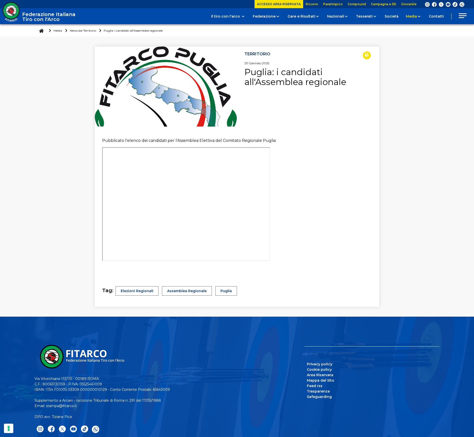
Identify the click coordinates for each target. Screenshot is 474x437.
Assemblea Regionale (187, 291)
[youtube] (448, 4)
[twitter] (441, 4)
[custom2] (455, 4)
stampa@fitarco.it (61, 406)
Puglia (226, 291)
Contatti (436, 16)
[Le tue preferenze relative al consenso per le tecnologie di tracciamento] (8, 428)
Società (391, 16)
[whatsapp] (461, 4)
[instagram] (427, 4)
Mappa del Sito (320, 380)
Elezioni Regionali (137, 291)
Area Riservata (320, 375)
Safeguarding (319, 396)
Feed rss (314, 386)
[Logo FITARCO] (11, 12)
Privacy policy (319, 364)
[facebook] (434, 4)
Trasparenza (318, 391)
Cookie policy (319, 369)
